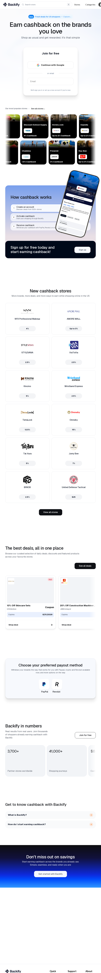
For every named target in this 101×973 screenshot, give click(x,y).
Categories (90, 4)
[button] (38, 108)
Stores (77, 4)
